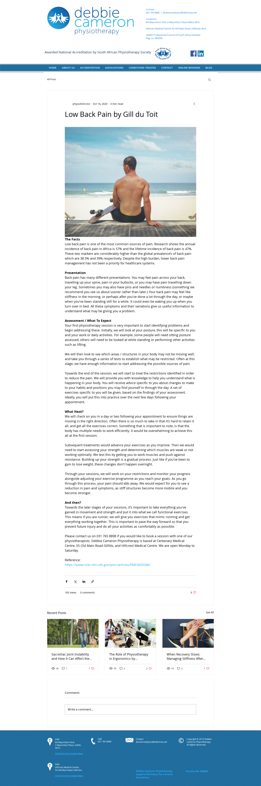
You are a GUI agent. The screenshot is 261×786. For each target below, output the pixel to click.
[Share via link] (92, 581)
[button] (209, 79)
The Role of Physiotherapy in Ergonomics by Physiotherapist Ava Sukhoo (130, 656)
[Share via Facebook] (66, 581)
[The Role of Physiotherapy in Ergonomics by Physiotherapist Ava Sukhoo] (130, 633)
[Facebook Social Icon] (194, 54)
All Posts (51, 79)
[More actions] (194, 104)
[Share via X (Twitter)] (75, 581)
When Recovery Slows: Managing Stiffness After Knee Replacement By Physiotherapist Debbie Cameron (185, 656)
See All (210, 612)
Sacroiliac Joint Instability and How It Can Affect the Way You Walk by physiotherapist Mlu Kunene (72, 656)
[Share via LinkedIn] (84, 581)
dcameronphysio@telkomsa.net (180, 12)
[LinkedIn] (201, 54)
